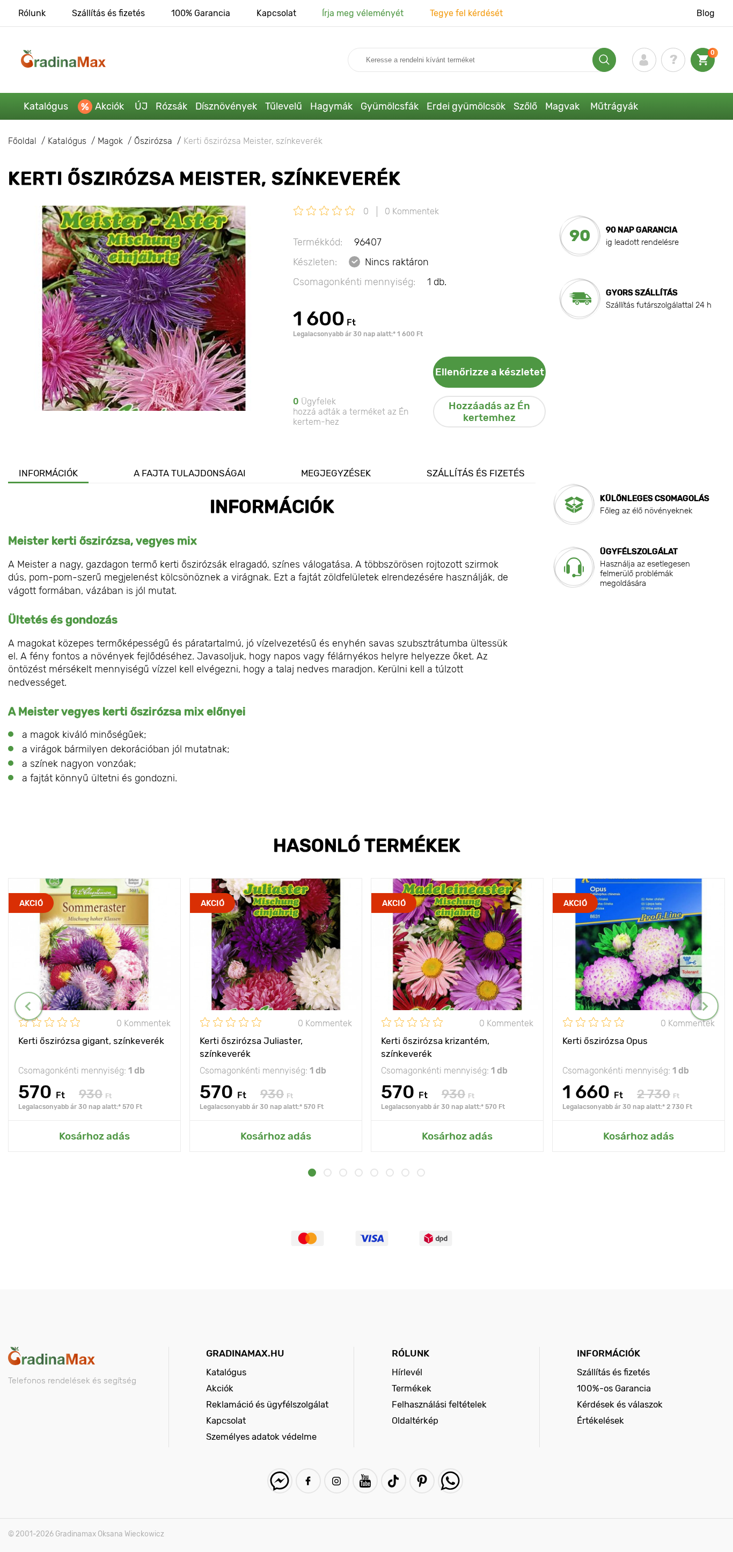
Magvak (562, 106)
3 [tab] (343, 1173)
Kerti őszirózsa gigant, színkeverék (91, 1040)
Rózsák (171, 106)
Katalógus (46, 106)
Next (704, 1006)
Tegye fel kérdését (466, 13)
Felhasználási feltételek (439, 1404)
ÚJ (141, 106)
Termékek (411, 1388)
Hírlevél (407, 1372)
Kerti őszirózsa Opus (605, 1040)
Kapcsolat (276, 13)
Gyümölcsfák (390, 106)
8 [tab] (421, 1173)
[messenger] (279, 1480)
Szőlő (525, 106)
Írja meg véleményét (363, 13)
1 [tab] (312, 1173)
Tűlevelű (283, 106)
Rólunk (32, 13)
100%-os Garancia (614, 1388)
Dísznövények (226, 106)
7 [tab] (405, 1173)
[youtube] (365, 1480)
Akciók (109, 106)
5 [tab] (374, 1173)
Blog (706, 13)
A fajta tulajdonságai (190, 473)
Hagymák (331, 106)
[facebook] (308, 1480)
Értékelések (600, 1420)
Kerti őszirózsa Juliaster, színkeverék (251, 1046)
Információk (48, 473)
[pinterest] (422, 1480)
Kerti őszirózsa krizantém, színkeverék (435, 1046)
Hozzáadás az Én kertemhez (489, 412)
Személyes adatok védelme (261, 1436)
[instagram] (336, 1480)
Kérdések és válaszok (620, 1404)
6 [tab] (390, 1173)
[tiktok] (393, 1480)
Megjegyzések (336, 473)
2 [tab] (328, 1173)
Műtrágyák (614, 106)
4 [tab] (359, 1173)
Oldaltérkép (415, 1420)
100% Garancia (200, 13)
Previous (28, 1006)
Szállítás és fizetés (108, 13)
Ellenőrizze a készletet (489, 372)
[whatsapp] (450, 1480)
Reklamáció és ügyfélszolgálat (267, 1404)
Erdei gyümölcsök (466, 106)
